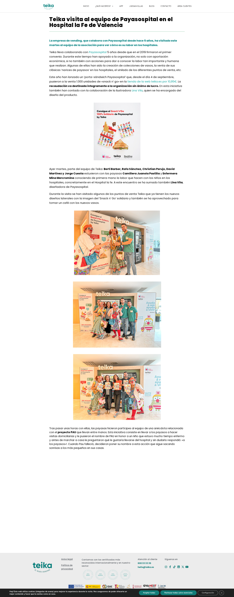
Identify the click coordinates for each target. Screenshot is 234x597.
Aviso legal (67, 559)
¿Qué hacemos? (103, 6)
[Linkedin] (178, 567)
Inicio (86, 6)
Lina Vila (137, 90)
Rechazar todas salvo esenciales (178, 592)
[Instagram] (166, 567)
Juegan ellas (136, 6)
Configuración (208, 592)
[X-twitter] (182, 567)
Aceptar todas (149, 592)
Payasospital (98, 52)
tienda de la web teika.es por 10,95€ (152, 81)
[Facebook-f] (170, 567)
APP (121, 6)
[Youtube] (187, 567)
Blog (151, 6)
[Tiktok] (174, 567)
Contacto (166, 6)
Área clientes (184, 6)
